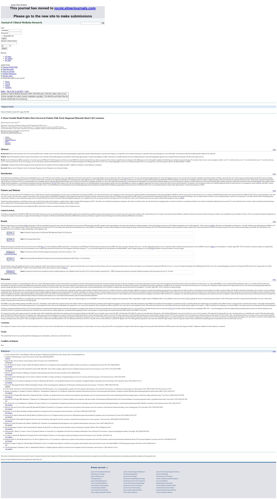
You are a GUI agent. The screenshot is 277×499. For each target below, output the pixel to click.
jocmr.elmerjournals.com (75, 8)
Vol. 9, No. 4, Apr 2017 (15, 91)
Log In (7, 84)
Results (7, 141)
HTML (11, 67)
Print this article (8, 69)
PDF (16, 67)
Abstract (6, 67)
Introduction (8, 138)
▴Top (274, 149)
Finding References (9, 74)
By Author (8, 58)
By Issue (8, 56)
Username (4, 30)
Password (4, 33)
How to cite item (8, 71)
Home (7, 82)
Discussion (7, 142)
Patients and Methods (10, 140)
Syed (26, 91)
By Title (8, 60)
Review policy (8, 76)
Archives (8, 87)
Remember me (9, 36)
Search (7, 86)
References (8, 144)
